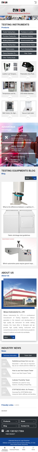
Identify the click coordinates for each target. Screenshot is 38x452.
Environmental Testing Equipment (29, 40)
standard (4, 411)
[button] (16, 18)
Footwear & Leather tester (29, 32)
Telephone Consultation (4, 450)
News (23, 449)
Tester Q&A (28, 355)
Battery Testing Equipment (11, 45)
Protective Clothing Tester (29, 36)
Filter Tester (28, 53)
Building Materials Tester (10, 40)
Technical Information (10, 355)
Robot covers (10, 49)
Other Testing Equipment (10, 58)
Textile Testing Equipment (11, 32)
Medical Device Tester (28, 45)
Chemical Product (14, 449)
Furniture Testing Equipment (11, 36)
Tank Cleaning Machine (28, 49)
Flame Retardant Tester (10, 53)
